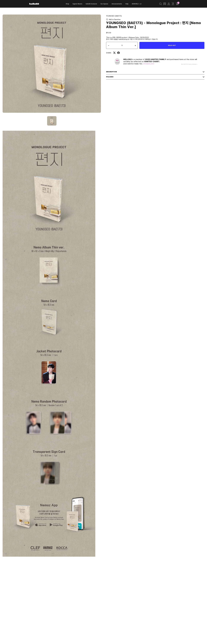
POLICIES (109, 77)
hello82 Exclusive (91, 4)
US (173, 4)
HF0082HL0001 (148, 64)
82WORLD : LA (136, 4)
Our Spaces (104, 4)
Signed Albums (77, 4)
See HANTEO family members (189, 64)
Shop (67, 4)
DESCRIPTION (111, 72)
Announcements (117, 4)
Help (126, 4)
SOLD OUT (172, 45)
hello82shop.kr (124, 39)
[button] (113, 19)
